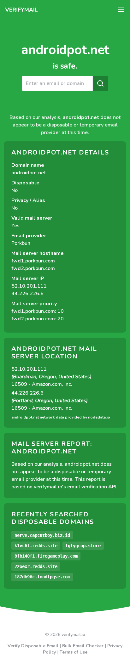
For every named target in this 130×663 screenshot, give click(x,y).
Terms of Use (73, 652)
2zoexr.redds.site (36, 566)
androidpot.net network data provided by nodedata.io (60, 417)
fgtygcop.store (83, 545)
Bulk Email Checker (82, 646)
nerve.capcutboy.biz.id (42, 535)
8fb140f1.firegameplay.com (46, 556)
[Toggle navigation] (121, 10)
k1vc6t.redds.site (36, 545)
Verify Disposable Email (33, 646)
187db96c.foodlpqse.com (42, 576)
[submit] (100, 83)
